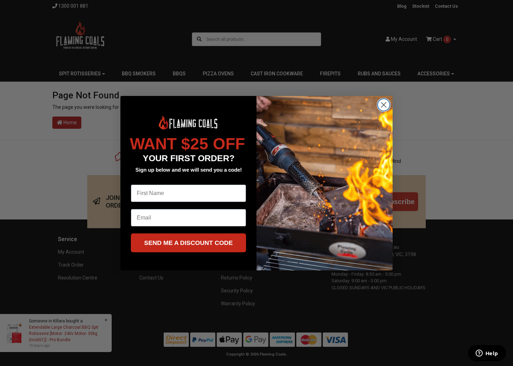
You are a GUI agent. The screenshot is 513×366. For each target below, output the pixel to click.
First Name (145, 179)
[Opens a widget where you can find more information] (487, 354)
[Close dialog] (384, 105)
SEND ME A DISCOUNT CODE (188, 242)
